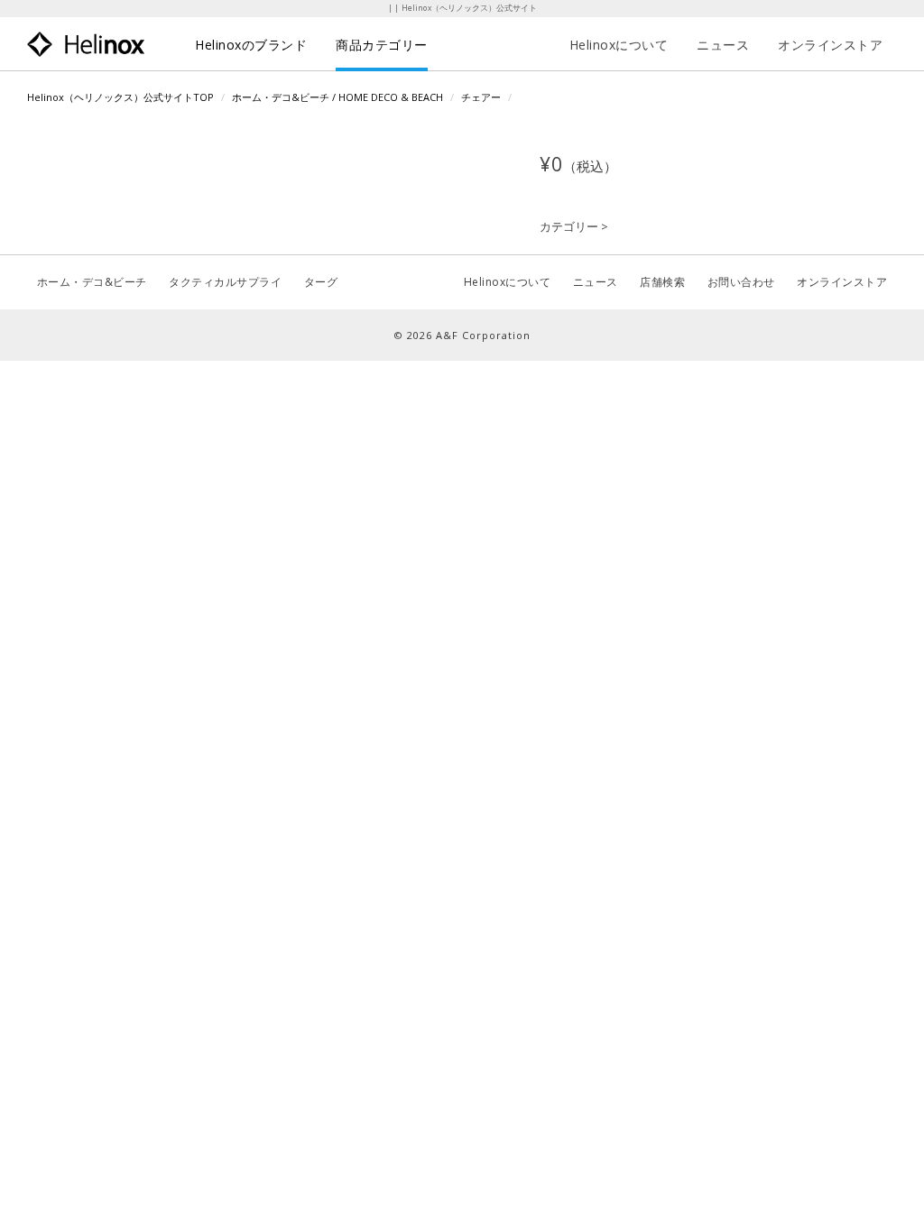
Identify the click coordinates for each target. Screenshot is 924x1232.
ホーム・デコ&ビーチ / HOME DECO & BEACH (337, 97)
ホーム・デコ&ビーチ (92, 282)
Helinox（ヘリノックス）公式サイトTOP (120, 97)
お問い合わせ (741, 282)
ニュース (723, 44)
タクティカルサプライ (225, 282)
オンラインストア (830, 44)
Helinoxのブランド (251, 44)
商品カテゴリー (382, 44)
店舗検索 (662, 282)
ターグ (321, 282)
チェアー (481, 97)
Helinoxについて (619, 44)
